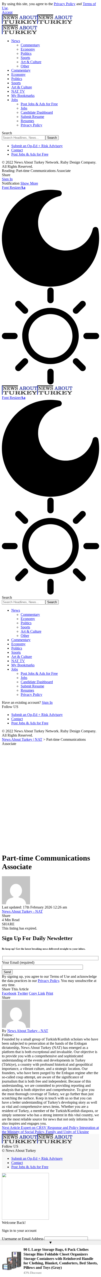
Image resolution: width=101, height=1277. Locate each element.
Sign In (47, 702)
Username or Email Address (22, 1239)
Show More (29, 183)
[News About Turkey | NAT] (37, 393)
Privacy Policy (64, 4)
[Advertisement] (50, 798)
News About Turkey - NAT (22, 911)
